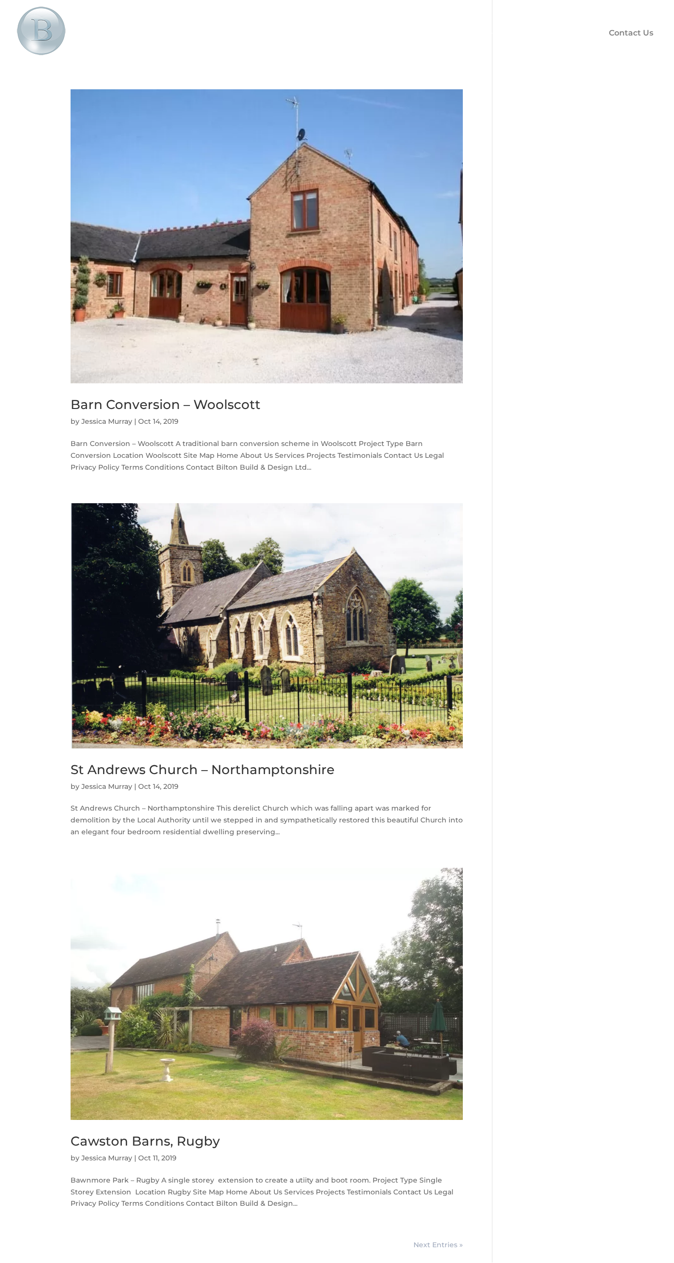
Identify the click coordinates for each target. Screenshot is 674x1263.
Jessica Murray (106, 421)
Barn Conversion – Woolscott (166, 404)
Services (431, 32)
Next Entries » (438, 1244)
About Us (373, 32)
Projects (487, 32)
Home (319, 32)
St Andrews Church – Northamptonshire (203, 770)
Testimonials (560, 32)
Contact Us (631, 32)
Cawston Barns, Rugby (145, 1141)
